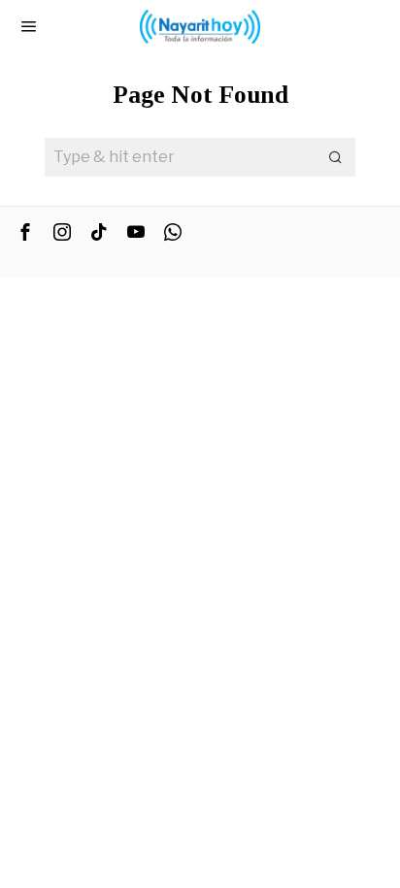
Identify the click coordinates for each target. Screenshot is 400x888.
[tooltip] (25, 231)
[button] (336, 157)
